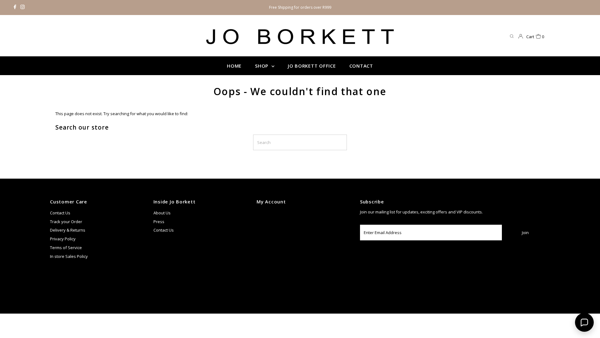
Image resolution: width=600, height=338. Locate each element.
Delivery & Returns (67, 230)
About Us (162, 213)
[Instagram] (22, 7)
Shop (262, 66)
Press (158, 221)
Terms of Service (66, 247)
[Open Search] (511, 36)
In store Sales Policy (69, 256)
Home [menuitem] (234, 66)
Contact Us (60, 213)
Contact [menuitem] (361, 66)
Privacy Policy (63, 239)
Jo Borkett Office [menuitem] (312, 66)
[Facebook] (15, 7)
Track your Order (66, 221)
